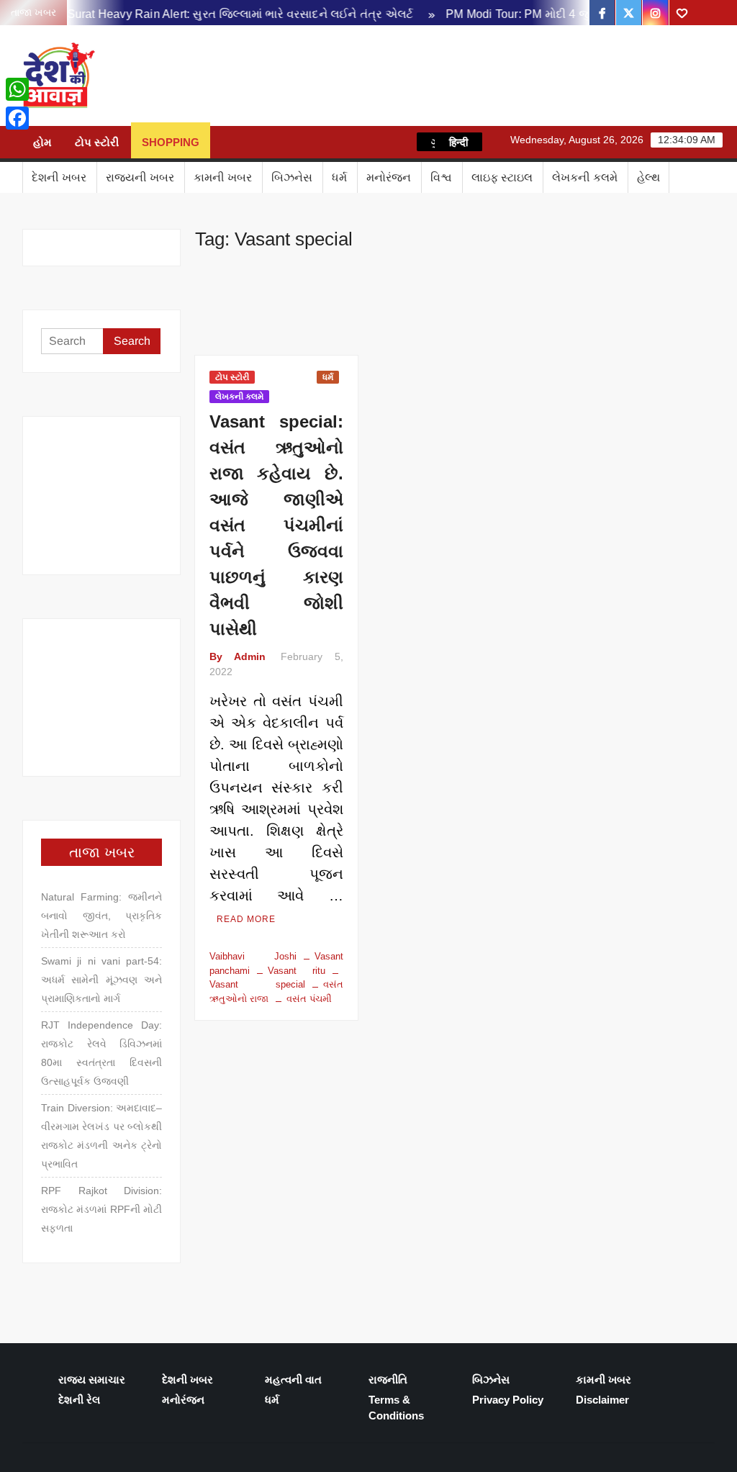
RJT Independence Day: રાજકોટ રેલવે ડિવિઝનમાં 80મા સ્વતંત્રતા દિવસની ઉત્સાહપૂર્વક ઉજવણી (102, 1053)
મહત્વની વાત (293, 1379)
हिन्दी (458, 142)
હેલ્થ (648, 177)
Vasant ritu (296, 970)
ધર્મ (339, 177)
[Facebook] (17, 118)
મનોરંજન (388, 177)
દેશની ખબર (59, 177)
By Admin (237, 656)
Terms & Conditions (396, 1408)
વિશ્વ (441, 177)
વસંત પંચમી (309, 998)
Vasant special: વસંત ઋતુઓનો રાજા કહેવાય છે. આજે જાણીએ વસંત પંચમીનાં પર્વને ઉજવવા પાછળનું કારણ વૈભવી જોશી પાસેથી (276, 525)
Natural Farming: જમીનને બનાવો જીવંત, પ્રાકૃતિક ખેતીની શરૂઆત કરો (102, 915)
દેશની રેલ (79, 1400)
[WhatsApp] (17, 89)
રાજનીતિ (387, 1379)
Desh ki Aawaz (224, 76)
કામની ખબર (223, 177)
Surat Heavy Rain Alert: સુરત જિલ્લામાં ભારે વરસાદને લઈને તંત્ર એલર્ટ (227, 14)
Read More (246, 919)
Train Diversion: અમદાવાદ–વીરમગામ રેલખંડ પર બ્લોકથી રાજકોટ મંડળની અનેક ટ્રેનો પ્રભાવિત (102, 1136)
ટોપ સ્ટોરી (97, 142)
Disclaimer (602, 1400)
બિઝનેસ (291, 177)
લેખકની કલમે (585, 177)
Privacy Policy (507, 1400)
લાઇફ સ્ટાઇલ (502, 177)
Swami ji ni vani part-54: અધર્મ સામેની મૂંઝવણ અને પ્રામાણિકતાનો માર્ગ (102, 979)
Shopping (170, 142)
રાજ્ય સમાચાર (91, 1379)
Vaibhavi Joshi (252, 956)
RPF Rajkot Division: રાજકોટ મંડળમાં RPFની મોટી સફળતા (102, 1209)
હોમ (42, 142)
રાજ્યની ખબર (140, 177)
